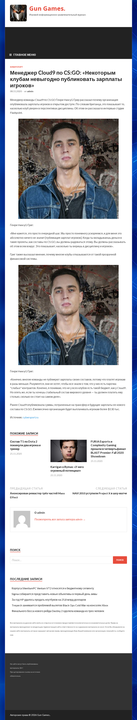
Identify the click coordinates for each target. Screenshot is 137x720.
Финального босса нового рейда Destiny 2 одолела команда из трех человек (58, 610)
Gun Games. (47, 8)
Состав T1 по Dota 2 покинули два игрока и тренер (25, 445)
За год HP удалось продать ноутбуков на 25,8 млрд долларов (49, 599)
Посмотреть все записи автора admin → (60, 519)
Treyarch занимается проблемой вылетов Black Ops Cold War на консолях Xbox (60, 605)
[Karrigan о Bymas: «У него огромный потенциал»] (68, 463)
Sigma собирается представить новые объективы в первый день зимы (54, 593)
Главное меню (24, 54)
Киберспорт (16, 67)
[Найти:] (68, 560)
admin (30, 91)
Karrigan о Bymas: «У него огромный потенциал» (67, 468)
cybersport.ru (30, 417)
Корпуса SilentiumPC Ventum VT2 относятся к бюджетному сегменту (53, 588)
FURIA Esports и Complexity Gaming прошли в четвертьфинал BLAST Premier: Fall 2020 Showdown (108, 449)
